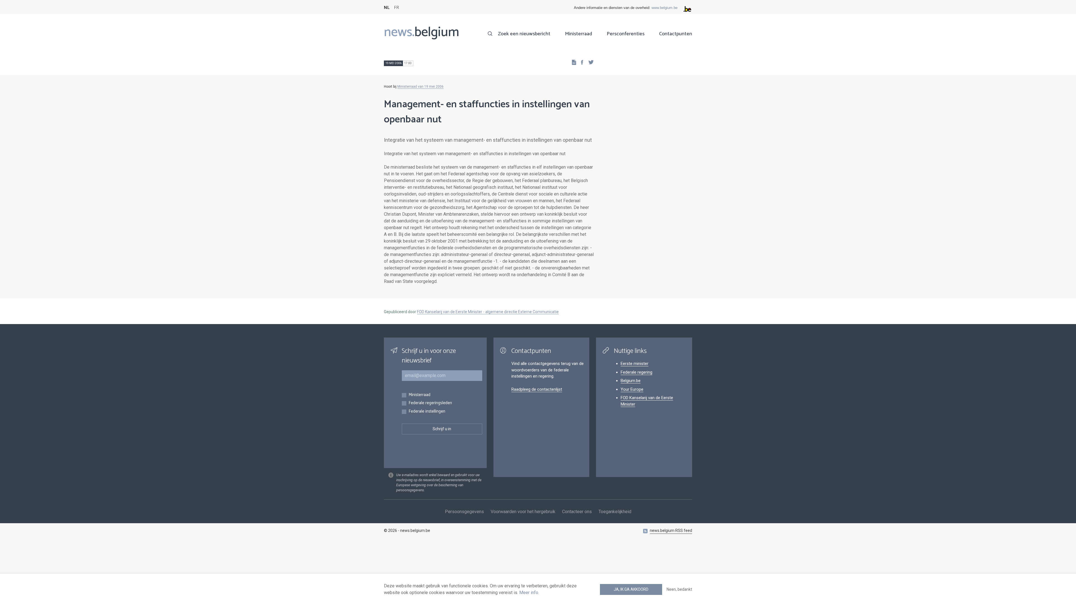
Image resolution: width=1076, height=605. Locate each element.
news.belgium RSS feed (671, 530)
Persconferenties (625, 34)
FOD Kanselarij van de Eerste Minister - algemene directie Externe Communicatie (488, 312)
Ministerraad (578, 34)
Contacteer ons (577, 511)
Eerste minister (634, 363)
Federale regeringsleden (430, 403)
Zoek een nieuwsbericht (524, 34)
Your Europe (632, 389)
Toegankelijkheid (615, 511)
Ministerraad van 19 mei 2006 (420, 87)
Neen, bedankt (679, 589)
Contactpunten (675, 34)
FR (396, 7)
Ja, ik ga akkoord (631, 589)
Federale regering (636, 372)
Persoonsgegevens (464, 511)
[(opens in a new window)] (580, 62)
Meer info (528, 592)
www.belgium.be (664, 8)
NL (386, 7)
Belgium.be (631, 380)
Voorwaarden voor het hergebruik (523, 511)
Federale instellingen (427, 411)
